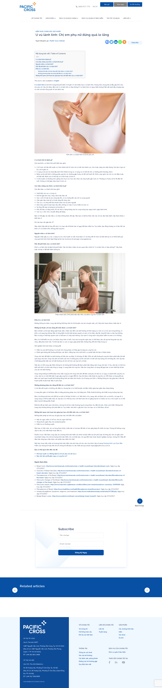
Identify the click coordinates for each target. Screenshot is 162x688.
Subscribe (134, 43)
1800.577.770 (84, 6)
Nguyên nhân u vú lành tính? (44, 64)
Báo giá (106, 4)
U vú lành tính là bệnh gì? (43, 59)
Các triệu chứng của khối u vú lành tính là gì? (49, 62)
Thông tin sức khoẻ (85, 652)
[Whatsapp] (120, 42)
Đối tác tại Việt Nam (86, 635)
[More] (124, 42)
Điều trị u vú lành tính (42, 69)
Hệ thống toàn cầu (85, 632)
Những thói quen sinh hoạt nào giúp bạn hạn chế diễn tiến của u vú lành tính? (59, 76)
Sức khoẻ (122, 635)
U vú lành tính (39, 85)
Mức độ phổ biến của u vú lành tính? (47, 66)
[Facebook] (107, 42)
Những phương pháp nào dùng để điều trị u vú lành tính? (54, 73)
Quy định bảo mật (85, 664)
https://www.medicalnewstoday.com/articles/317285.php (97, 491)
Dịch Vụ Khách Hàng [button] (67, 18)
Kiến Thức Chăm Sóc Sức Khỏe (48, 31)
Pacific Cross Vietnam (57, 41)
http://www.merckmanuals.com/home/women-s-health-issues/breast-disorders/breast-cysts (78, 466)
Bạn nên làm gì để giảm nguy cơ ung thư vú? (52, 456)
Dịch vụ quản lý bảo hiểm (92, 18)
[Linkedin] (116, 42)
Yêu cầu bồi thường (85, 655)
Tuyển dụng (103, 632)
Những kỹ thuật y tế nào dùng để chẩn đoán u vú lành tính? (55, 71)
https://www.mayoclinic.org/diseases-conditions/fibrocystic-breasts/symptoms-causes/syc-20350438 (85, 485)
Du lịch (121, 638)
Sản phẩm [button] (50, 18)
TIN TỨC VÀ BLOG (113, 18)
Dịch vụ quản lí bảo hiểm (117, 652)
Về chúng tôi (36, 18)
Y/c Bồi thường (135, 4)
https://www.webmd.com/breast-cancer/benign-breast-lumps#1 (74, 496)
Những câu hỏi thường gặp (88, 661)
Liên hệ (101, 629)
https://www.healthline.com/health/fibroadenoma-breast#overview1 (77, 489)
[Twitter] (111, 42)
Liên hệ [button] (126, 18)
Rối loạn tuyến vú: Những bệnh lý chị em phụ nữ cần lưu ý (56, 454)
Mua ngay (120, 4)
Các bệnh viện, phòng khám (88, 658)
